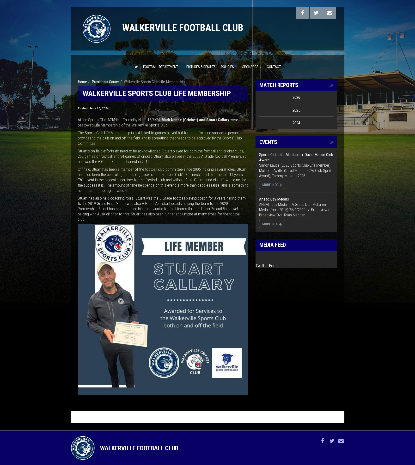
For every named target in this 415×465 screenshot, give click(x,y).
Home (82, 82)
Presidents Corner (105, 82)
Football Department (161, 67)
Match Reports (278, 85)
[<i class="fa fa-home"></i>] (136, 67)
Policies (228, 67)
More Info (270, 185)
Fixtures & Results (201, 67)
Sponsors (250, 67)
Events (268, 142)
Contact (274, 67)
